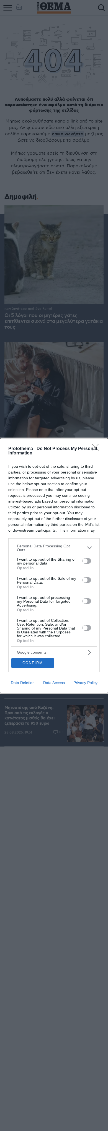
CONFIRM (32, 663)
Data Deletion (23, 682)
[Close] (97, 449)
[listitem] (54, 548)
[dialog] (54, 565)
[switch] (86, 561)
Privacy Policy (85, 682)
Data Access (54, 682)
